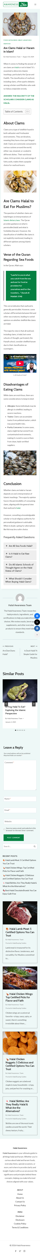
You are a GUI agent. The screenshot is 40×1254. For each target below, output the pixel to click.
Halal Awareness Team (13, 57)
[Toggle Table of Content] (26, 111)
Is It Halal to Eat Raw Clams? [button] (17, 555)
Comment (9, 762)
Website (8, 821)
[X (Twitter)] (37, 622)
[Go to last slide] (6, 703)
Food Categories (10, 40)
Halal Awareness (10, 1153)
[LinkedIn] (37, 628)
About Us (20, 1198)
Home (20, 1194)
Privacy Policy (20, 1205)
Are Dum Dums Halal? (9, 650)
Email (7, 810)
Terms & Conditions (20, 1227)
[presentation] (20, 690)
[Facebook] (16, 1251)
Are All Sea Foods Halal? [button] (20, 546)
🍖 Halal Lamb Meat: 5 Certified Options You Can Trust (20, 932)
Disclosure (20, 1220)
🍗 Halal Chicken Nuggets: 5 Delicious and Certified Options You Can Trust (20, 1064)
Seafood (7, 44)
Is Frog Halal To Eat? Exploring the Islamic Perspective (15, 710)
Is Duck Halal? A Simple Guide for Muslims (30, 652)
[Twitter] (20, 1251)
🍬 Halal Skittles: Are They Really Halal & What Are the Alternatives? (17, 1106)
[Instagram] (24, 1251)
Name (8, 799)
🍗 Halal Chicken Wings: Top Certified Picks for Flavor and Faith (19, 997)
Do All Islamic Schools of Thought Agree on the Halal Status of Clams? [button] (19, 567)
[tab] (15, 730)
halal (17, 67)
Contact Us (20, 1201)
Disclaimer (20, 1216)
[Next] (34, 703)
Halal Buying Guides (19, 943)
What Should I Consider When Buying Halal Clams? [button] (18, 580)
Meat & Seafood (24, 40)
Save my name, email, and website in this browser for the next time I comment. (21, 829)
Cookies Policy (20, 1224)
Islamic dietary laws (12, 220)
